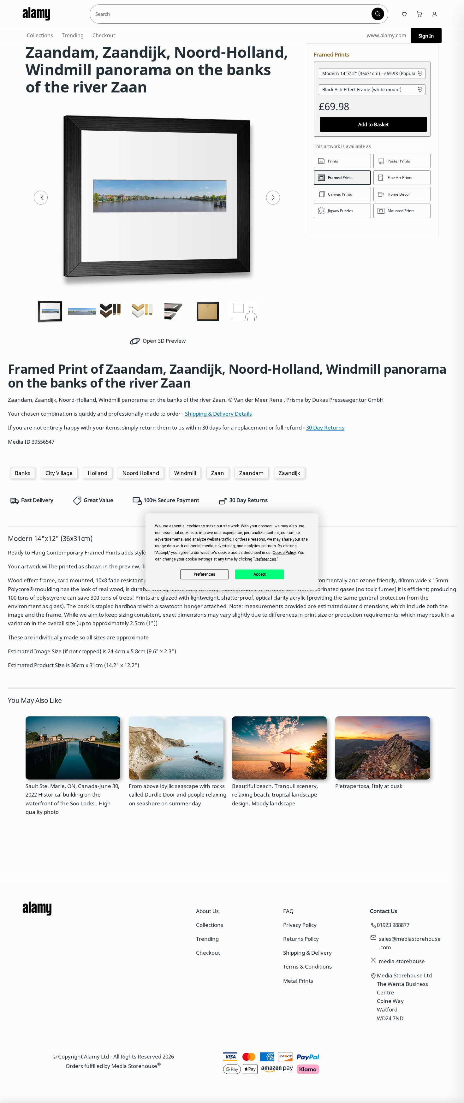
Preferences (204, 574)
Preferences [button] (265, 559)
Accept (259, 574)
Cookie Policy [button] (284, 552)
